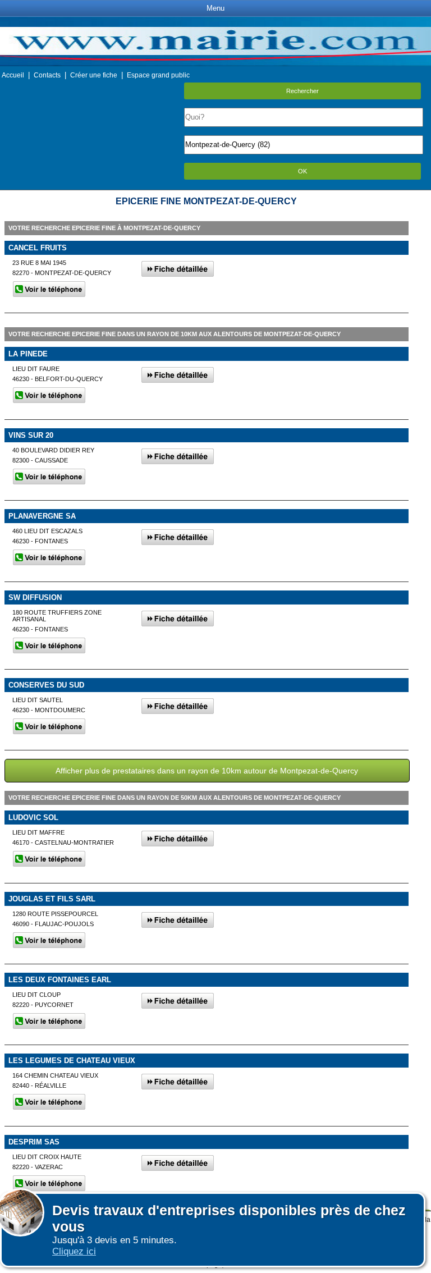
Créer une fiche (93, 75)
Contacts (47, 75)
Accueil (13, 75)
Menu (215, 8)
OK (302, 171)
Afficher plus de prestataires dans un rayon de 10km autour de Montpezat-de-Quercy (207, 770)
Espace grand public (158, 75)
